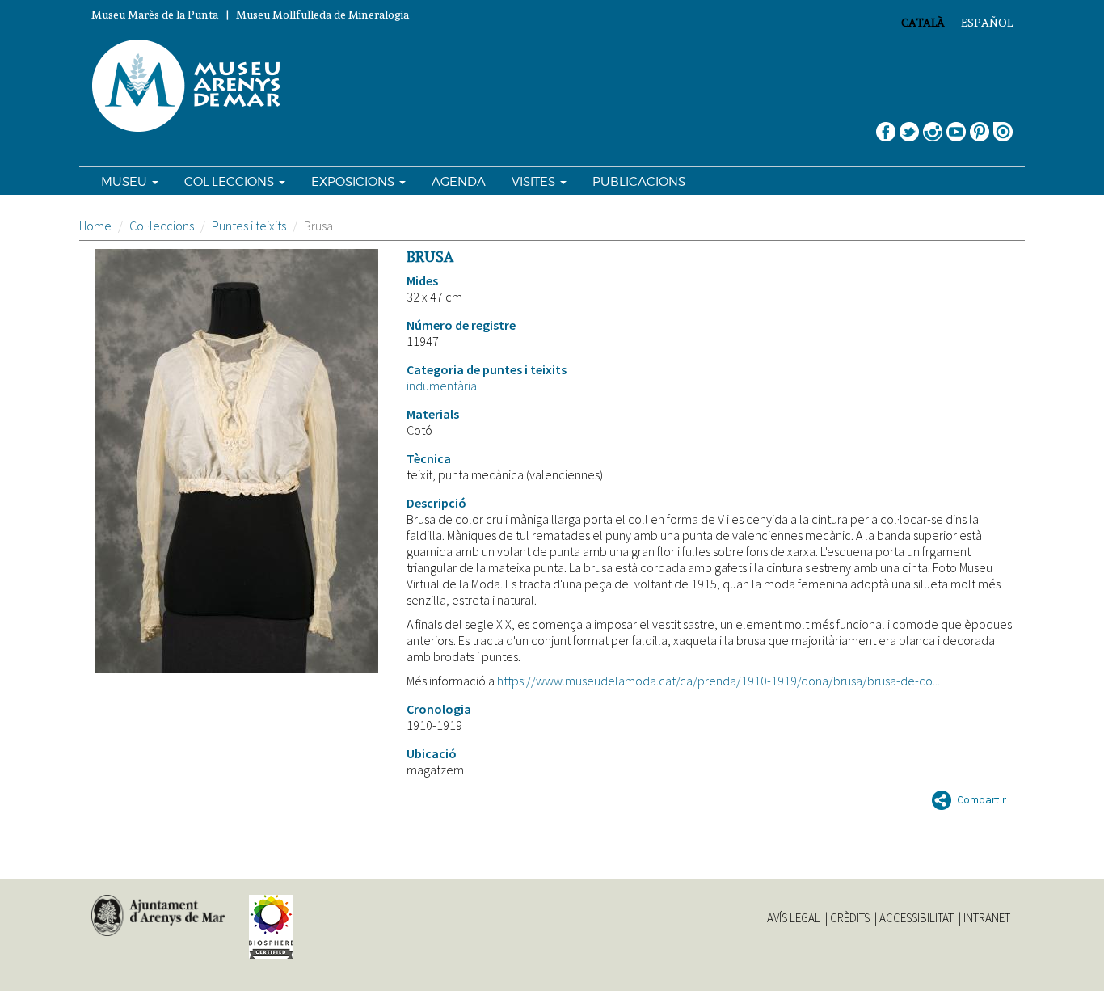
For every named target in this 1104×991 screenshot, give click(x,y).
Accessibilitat (916, 918)
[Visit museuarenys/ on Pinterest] (979, 125)
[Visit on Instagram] (932, 125)
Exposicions (354, 182)
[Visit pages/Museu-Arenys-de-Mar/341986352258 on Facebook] (885, 125)
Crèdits (850, 918)
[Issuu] (1003, 125)
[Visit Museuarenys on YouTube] (956, 125)
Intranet (986, 918)
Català (923, 22)
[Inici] (193, 86)
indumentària (442, 385)
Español (987, 22)
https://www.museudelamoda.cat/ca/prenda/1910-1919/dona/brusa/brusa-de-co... (718, 681)
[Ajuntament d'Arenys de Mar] (158, 916)
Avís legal (793, 918)
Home (95, 225)
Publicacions (638, 182)
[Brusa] (236, 461)
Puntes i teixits (249, 225)
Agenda (459, 182)
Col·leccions (230, 182)
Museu (125, 182)
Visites (535, 182)
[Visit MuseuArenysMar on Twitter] (909, 125)
